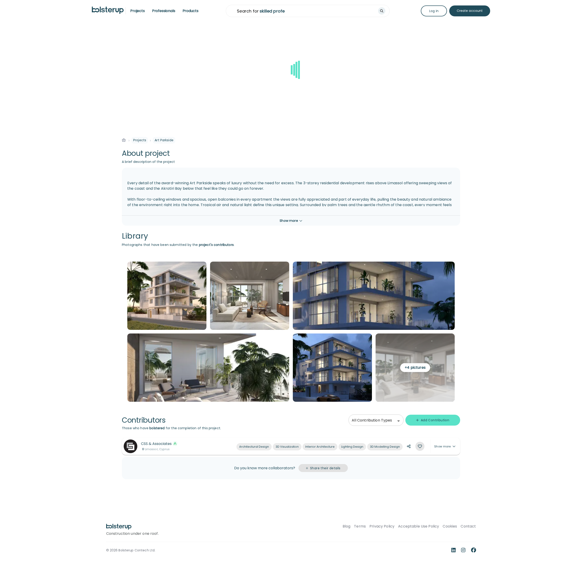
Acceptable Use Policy (418, 526)
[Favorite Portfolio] (420, 446)
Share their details (325, 468)
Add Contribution (435, 420)
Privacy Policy (381, 526)
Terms (360, 526)
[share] (408, 446)
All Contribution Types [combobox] (372, 420)
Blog (347, 526)
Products (190, 10)
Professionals (163, 10)
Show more (442, 446)
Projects (137, 10)
